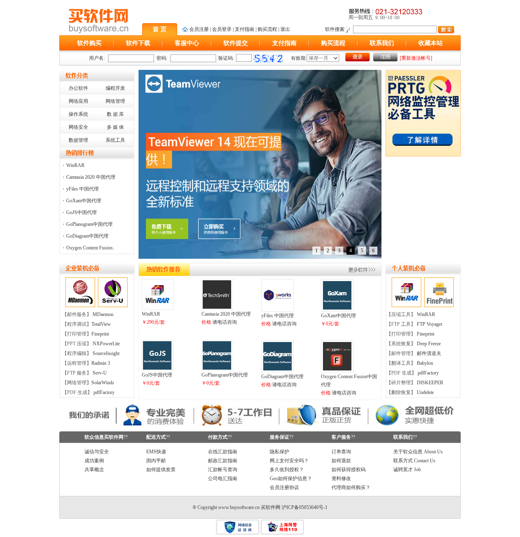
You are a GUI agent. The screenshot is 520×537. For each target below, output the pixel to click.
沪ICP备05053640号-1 (304, 507)
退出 (285, 29)
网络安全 (78, 127)
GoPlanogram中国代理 (89, 224)
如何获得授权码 (349, 469)
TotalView (101, 324)
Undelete (425, 392)
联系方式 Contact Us (414, 460)
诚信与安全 (96, 452)
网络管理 (115, 101)
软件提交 (235, 43)
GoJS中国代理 (81, 212)
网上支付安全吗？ (289, 460)
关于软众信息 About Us (418, 452)
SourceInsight (106, 353)
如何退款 (341, 460)
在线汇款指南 (222, 452)
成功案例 (94, 460)
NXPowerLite (106, 343)
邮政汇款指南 (222, 460)
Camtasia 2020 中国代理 (90, 177)
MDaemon (103, 314)
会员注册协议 (284, 487)
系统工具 (115, 140)
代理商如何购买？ (351, 487)
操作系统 (78, 114)
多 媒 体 (115, 127)
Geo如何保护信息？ (291, 478)
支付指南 (244, 29)
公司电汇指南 (222, 478)
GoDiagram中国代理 (87, 236)
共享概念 (94, 469)
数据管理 (78, 140)
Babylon (425, 363)
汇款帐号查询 (222, 469)
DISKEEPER (430, 382)
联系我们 (382, 43)
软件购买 (89, 43)
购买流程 (267, 29)
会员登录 (222, 29)
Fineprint (100, 334)
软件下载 (138, 43)
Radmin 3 (100, 363)
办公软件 (78, 88)
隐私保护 (279, 452)
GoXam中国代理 (83, 201)
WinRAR (75, 165)
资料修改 (341, 478)
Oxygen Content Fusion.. (90, 248)
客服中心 (187, 43)
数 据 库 (115, 114)
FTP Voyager (429, 324)
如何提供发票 (161, 469)
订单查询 (341, 452)
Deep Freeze (429, 343)
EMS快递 (156, 452)
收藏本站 (430, 43)
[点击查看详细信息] (157, 307)
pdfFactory (104, 392)
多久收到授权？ (287, 469)
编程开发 (115, 88)
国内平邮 (156, 460)
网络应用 (78, 101)
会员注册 (199, 29)
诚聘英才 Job (407, 469)
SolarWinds (102, 382)
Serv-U (100, 373)
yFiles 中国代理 (82, 189)
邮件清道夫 (429, 353)
